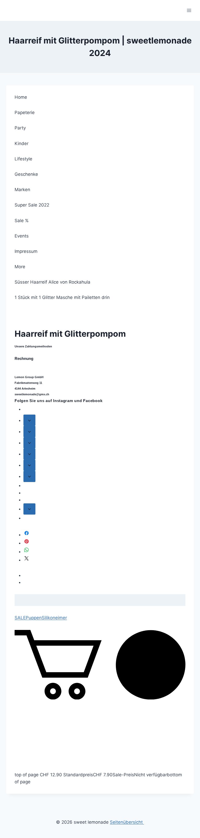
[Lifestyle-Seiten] (29, 454)
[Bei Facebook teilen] (26, 534)
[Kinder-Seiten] (29, 442)
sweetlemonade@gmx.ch (32, 394)
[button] (100, 698)
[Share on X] (26, 559)
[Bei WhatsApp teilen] (26, 551)
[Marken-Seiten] (29, 476)
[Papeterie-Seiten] (29, 420)
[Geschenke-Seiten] (29, 465)
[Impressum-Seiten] (29, 509)
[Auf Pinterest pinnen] (26, 543)
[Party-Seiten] (29, 431)
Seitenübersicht (127, 822)
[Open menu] (189, 10)
